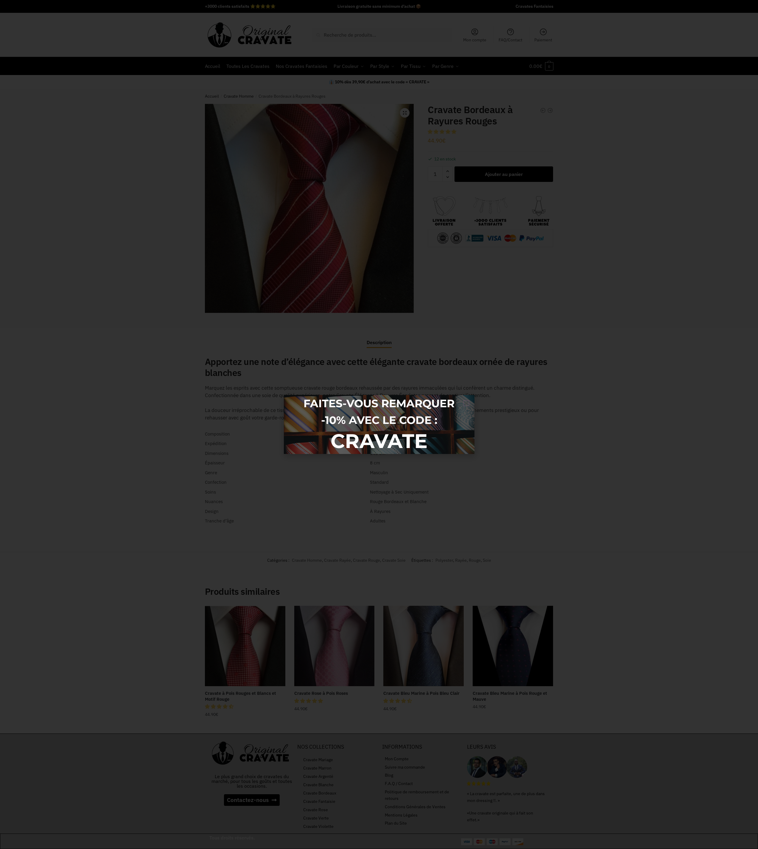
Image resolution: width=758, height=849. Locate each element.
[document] (379, 424)
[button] (466, 403)
